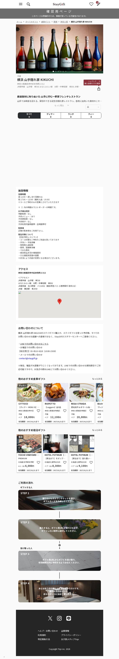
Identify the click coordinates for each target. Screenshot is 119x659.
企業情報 (65, 631)
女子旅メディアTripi (70, 639)
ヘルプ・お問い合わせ (48, 631)
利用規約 (42, 635)
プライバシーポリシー (71, 635)
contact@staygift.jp (28, 358)
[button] (53, 71)
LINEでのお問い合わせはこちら (34, 343)
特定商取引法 (44, 639)
